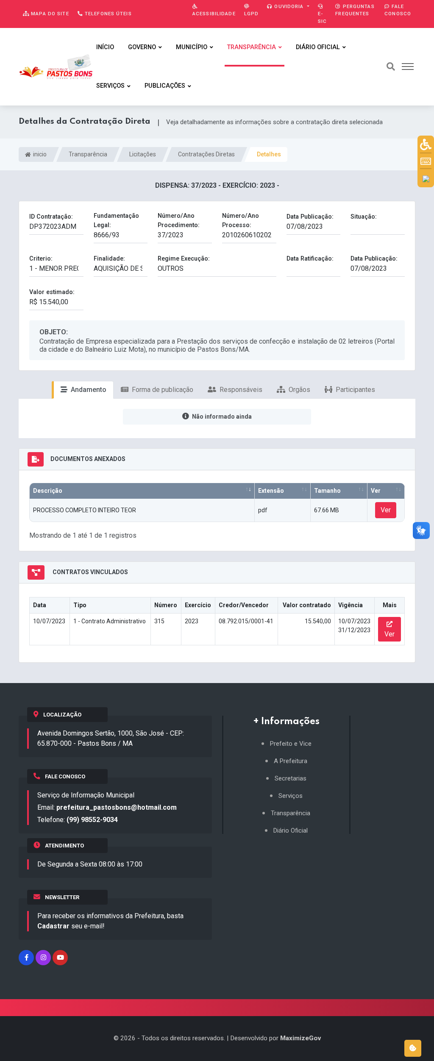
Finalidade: (109, 258)
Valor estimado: (52, 292)
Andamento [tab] (87, 390)
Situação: (364, 216)
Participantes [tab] (354, 390)
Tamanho (327, 490)
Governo (142, 47)
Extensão (271, 490)
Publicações (165, 85)
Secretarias (290, 778)
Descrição (47, 490)
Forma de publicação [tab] (161, 390)
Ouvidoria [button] (289, 6)
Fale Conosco (397, 10)
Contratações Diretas (206, 154)
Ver (376, 490)
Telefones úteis (107, 14)
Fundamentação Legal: (116, 220)
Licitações (142, 154)
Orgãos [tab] (298, 390)
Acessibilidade (214, 14)
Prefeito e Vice (291, 744)
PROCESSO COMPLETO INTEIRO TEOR (84, 510)
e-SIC (322, 17)
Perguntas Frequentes (354, 10)
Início (105, 47)
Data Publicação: (310, 216)
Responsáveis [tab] (240, 390)
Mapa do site (49, 14)
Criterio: (41, 258)
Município (191, 47)
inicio (39, 154)
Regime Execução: (184, 258)
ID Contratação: (51, 216)
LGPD (251, 14)
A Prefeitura (290, 761)
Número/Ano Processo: (240, 220)
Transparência (251, 47)
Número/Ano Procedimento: (179, 220)
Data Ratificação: (310, 258)
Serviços (110, 85)
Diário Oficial (318, 47)
